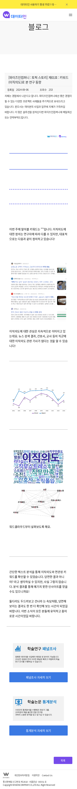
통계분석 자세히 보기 (38, 730)
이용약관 (35, 775)
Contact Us (47, 775)
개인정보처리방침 (21, 775)
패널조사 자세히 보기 (38, 677)
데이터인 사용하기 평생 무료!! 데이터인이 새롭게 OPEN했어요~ (38, 4)
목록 (63, 760)
